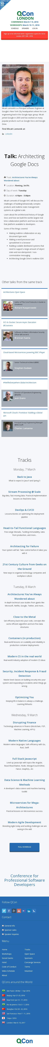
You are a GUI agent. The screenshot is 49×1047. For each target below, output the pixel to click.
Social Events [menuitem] (7, 958)
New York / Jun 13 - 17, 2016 (16, 1000)
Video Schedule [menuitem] (8, 971)
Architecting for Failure (24, 546)
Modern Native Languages (24, 740)
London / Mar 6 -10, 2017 (15, 1023)
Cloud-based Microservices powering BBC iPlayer (24, 352)
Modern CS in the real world (25, 656)
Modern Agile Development (24, 822)
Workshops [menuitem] (6, 954)
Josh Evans (20, 398)
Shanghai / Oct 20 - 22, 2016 (16, 1009)
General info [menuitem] (10, 925)
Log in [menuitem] (35, 28)
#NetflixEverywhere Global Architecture (19, 382)
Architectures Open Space (14, 292)
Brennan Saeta (22, 337)
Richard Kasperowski (25, 307)
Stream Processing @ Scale (24, 491)
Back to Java (24, 476)
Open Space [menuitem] (30, 954)
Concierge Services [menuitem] (33, 962)
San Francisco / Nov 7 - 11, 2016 (18, 1013)
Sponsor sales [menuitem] (10, 930)
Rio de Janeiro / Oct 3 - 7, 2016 (17, 1005)
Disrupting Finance (24, 722)
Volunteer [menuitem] (29, 971)
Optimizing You (24, 697)
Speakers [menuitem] (25, 28)
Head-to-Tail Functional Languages (24, 528)
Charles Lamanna (24, 428)
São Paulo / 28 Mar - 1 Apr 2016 (18, 991)
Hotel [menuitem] (4, 962)
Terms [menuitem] (27, 966)
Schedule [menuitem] (15, 28)
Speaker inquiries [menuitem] (12, 934)
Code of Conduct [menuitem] (9, 966)
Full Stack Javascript (24, 758)
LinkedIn (8, 134)
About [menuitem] (4, 975)
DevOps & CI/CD (24, 509)
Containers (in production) (24, 638)
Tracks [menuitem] (27, 949)
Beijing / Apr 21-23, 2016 (15, 995)
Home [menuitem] (4, 949)
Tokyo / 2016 (11, 1018)
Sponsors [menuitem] (29, 958)
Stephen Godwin (23, 368)
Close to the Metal (24, 616)
